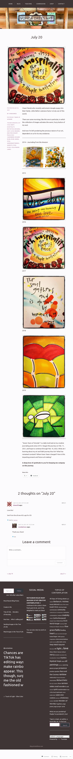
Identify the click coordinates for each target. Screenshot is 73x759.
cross (51, 618)
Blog (18, 4)
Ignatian (63, 636)
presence (63, 668)
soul (8, 141)
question (57, 671)
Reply (64, 503)
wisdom (51, 701)
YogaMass (59, 704)
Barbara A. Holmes (61, 602)
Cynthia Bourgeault (59, 618)
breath (52, 607)
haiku (57, 630)
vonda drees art (36, 18)
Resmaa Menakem (60, 677)
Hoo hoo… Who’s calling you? (13, 619)
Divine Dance (60, 620)
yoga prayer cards (59, 706)
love (12, 131)
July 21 (62, 574)
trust (54, 692)
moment (57, 654)
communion (53, 610)
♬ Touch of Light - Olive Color (13, 696)
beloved (56, 604)
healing (63, 630)
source (51, 689)
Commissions (40, 4)
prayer (56, 668)
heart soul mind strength (61, 633)
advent (64, 598)
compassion (60, 612)
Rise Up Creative (54, 683)
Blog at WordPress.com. (36, 746)
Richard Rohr (62, 680)
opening (65, 665)
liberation (52, 648)
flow (66, 626)
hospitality (11, 127)
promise (52, 671)
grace (52, 630)
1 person (15, 520)
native (63, 661)
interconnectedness (62, 639)
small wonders (60, 686)
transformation (62, 689)
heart (12, 124)
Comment (59, 562)
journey (54, 642)
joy (58, 642)
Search (65, 725)
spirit (55, 689)
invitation (10, 129)
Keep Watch (54, 645)
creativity (65, 615)
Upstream (59, 692)
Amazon (14, 122)
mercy (52, 655)
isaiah (51, 642)
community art (53, 612)
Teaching (28, 4)
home (51, 636)
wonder (56, 701)
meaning (17, 131)
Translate (64, 739)
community (61, 610)
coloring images (62, 607)
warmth (9, 145)
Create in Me (8, 607)
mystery (63, 658)
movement (62, 654)
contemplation (53, 615)
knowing (17, 129)
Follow (19, 591)
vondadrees (13, 113)
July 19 (10, 574)
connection (66, 612)
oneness (60, 665)
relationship (53, 677)
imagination (53, 639)
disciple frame (53, 620)
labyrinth (62, 644)
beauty (52, 604)
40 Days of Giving (56, 598)
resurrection (53, 680)
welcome (58, 698)
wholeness (64, 698)
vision (64, 692)
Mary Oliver (53, 652)
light (8, 131)
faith (65, 623)
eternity (62, 623)
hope (55, 636)
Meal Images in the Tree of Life (13, 632)
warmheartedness (13, 143)
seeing (17, 139)
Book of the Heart (63, 604)
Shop (52, 4)
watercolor (52, 695)
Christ (56, 607)
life (55, 648)
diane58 (16, 505)
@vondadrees (8, 648)
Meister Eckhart (12, 133)
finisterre (62, 626)
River (12, 139)
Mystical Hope (55, 661)
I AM (58, 636)
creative (60, 615)
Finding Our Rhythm (55, 626)
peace (9, 135)
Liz (62, 648)
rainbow (62, 674)
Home (11, 4)
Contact (61, 4)
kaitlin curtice (62, 642)
